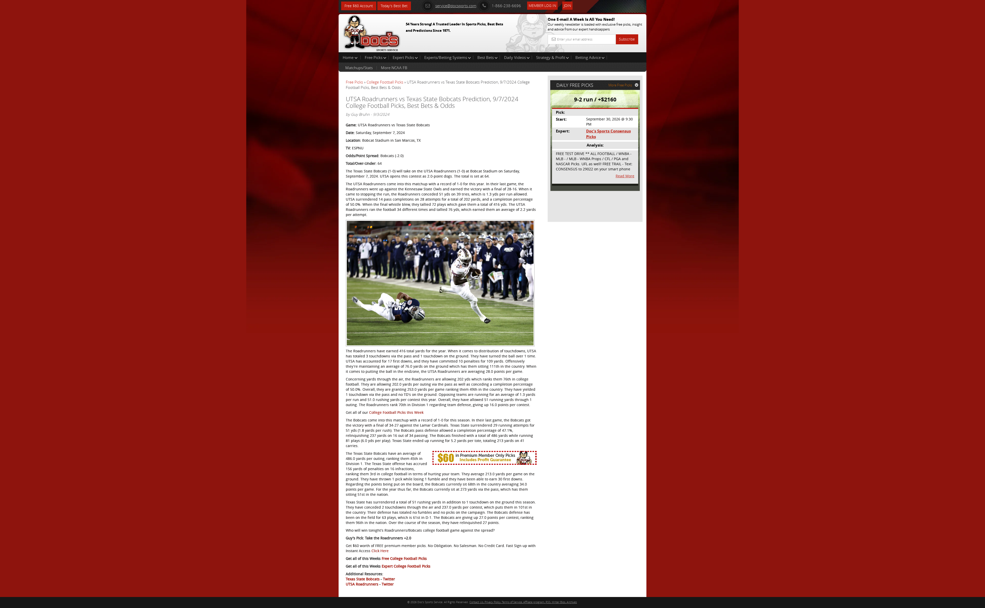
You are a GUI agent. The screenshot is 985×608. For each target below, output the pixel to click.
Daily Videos (515, 57)
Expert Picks (403, 57)
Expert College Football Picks (406, 566)
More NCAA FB (394, 67)
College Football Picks (385, 82)
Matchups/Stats (359, 67)
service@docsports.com (455, 5)
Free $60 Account (358, 5)
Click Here (380, 550)
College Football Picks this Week (396, 412)
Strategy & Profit (550, 57)
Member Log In (542, 5)
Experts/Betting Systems (445, 57)
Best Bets (485, 57)
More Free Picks (620, 85)
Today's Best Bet (394, 5)
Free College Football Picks (404, 558)
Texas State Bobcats (363, 578)
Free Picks (373, 57)
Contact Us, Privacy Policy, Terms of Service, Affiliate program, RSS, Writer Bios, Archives (523, 602)
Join (567, 5)
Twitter (389, 578)
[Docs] (371, 32)
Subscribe (627, 39)
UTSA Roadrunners (362, 584)
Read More (625, 175)
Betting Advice (588, 57)
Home (348, 57)
